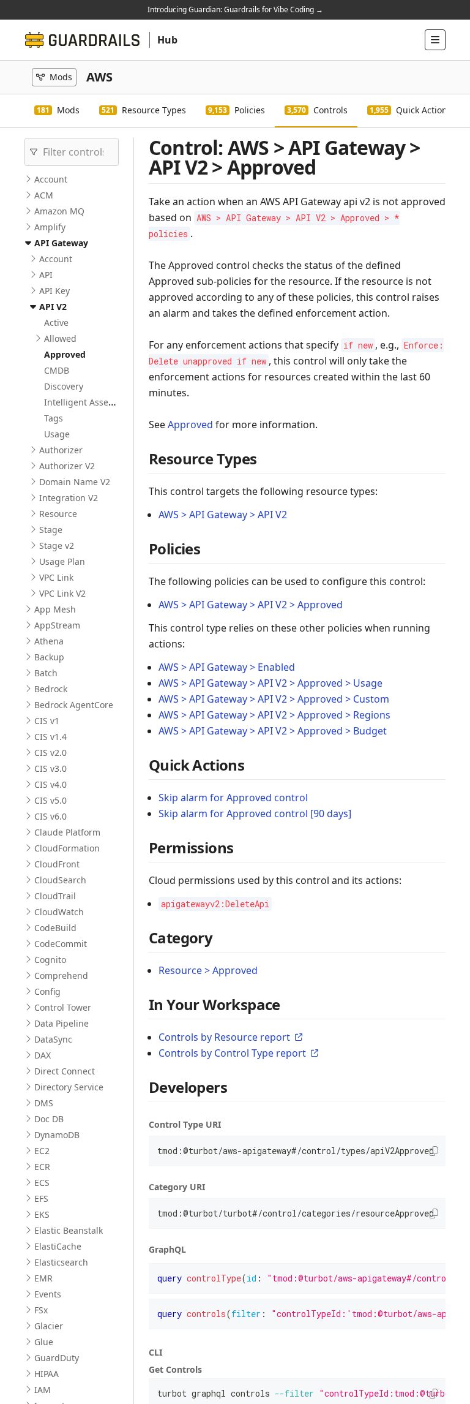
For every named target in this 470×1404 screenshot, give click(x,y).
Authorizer (61, 450)
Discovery (63, 386)
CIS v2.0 (50, 752)
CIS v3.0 (50, 768)
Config (47, 991)
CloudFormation (67, 848)
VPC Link (56, 577)
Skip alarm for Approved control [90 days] (255, 813)
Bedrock (50, 689)
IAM (42, 1389)
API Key (54, 290)
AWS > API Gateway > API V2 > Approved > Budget (273, 731)
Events (47, 1294)
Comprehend (61, 975)
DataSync (53, 1039)
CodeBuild (55, 928)
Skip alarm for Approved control (233, 797)
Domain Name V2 (74, 482)
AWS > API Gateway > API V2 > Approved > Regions (274, 715)
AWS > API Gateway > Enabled (227, 667)
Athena (49, 641)
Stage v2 (56, 545)
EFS (41, 1198)
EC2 (42, 1151)
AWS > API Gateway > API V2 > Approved (251, 604)
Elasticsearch (61, 1262)
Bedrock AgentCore (73, 705)
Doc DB (49, 1119)
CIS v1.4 (50, 736)
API (46, 275)
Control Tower (62, 1007)
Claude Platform (67, 832)
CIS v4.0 (50, 784)
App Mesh (55, 609)
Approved (65, 354)
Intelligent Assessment (91, 402)
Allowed (60, 338)
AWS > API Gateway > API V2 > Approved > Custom (274, 699)
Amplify (49, 227)
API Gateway (61, 243)
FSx (41, 1310)
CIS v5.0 (50, 800)
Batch (46, 673)
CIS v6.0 (50, 816)
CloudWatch (59, 912)
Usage (57, 434)
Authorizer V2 (67, 466)
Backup (49, 657)
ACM (43, 195)
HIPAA (46, 1373)
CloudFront (57, 864)
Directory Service (68, 1087)
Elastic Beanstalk (68, 1230)
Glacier (48, 1326)
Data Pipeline (61, 1023)
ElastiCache (57, 1246)
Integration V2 (68, 498)
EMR (43, 1278)
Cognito (50, 959)
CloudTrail (55, 896)
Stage (50, 529)
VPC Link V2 (62, 593)
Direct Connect (64, 1071)
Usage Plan (62, 561)
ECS (42, 1182)
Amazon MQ (59, 211)
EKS (42, 1214)
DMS (43, 1103)
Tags (53, 418)
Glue (43, 1342)
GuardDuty (56, 1358)
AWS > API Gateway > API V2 (223, 514)
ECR (42, 1166)
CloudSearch (60, 880)
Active (56, 322)
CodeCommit (60, 943)
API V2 (53, 306)
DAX (42, 1055)
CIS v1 (46, 721)
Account (50, 179)
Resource (58, 513)
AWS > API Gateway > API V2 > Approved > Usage (270, 683)
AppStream (57, 625)
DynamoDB (57, 1135)
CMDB (56, 370)
